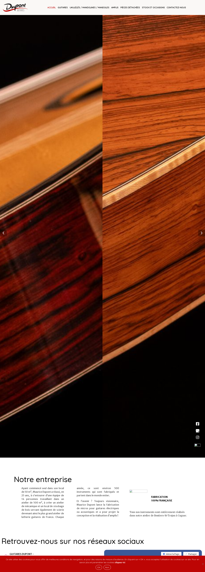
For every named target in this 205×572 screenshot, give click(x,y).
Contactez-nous (176, 7)
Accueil (51, 7)
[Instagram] (197, 437)
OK (98, 567)
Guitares (63, 7)
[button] (3, 233)
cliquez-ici (120, 562)
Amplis (114, 7)
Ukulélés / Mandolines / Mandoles (89, 7)
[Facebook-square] (197, 423)
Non (107, 567)
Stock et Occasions (153, 7)
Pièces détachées (130, 7)
